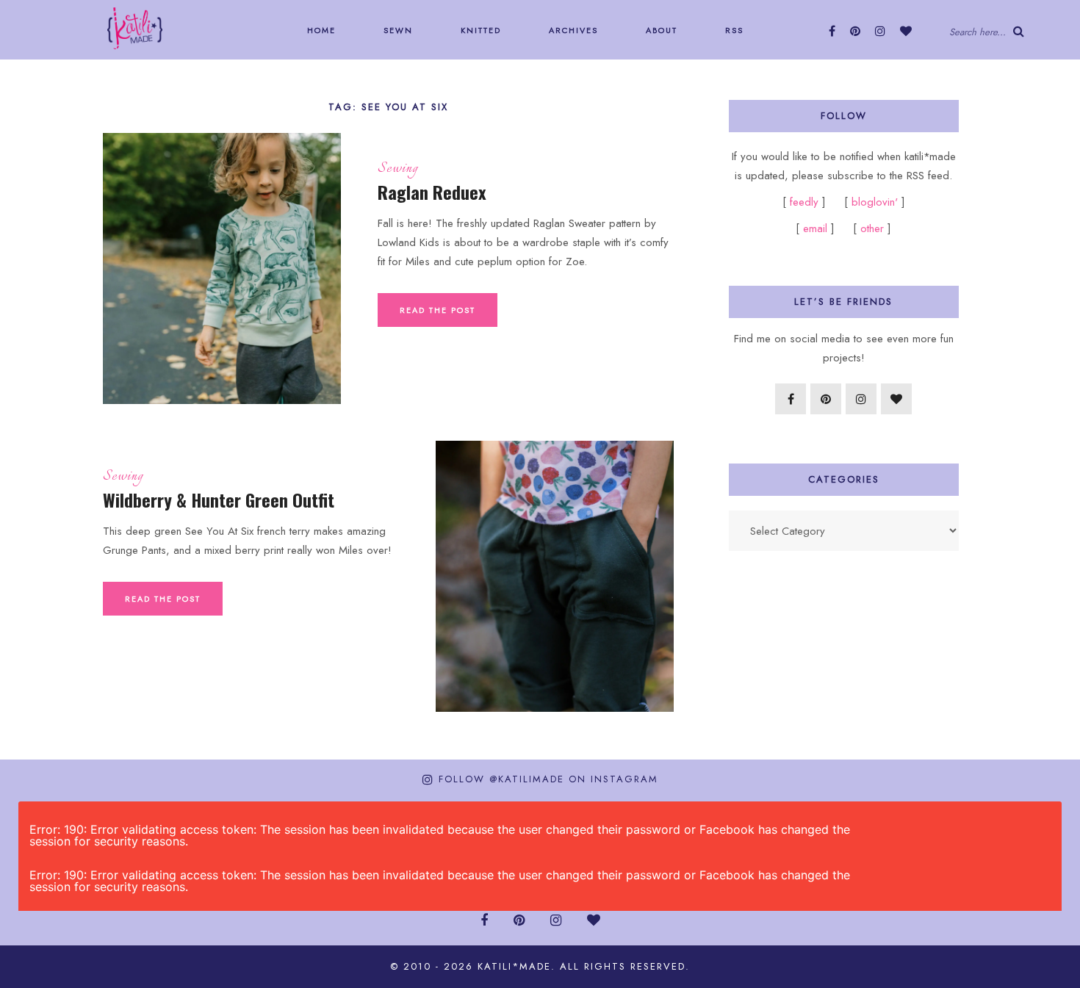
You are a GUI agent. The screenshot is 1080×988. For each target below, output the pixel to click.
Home (319, 30)
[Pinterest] (855, 31)
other (872, 228)
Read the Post (437, 310)
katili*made (514, 966)
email (815, 228)
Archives (571, 30)
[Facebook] (832, 31)
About (659, 30)
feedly (806, 202)
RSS (732, 30)
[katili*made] (134, 27)
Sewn (396, 30)
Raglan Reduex (432, 192)
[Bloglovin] (906, 31)
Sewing (398, 169)
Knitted (479, 30)
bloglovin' (875, 202)
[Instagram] (880, 31)
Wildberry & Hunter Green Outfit (218, 499)
